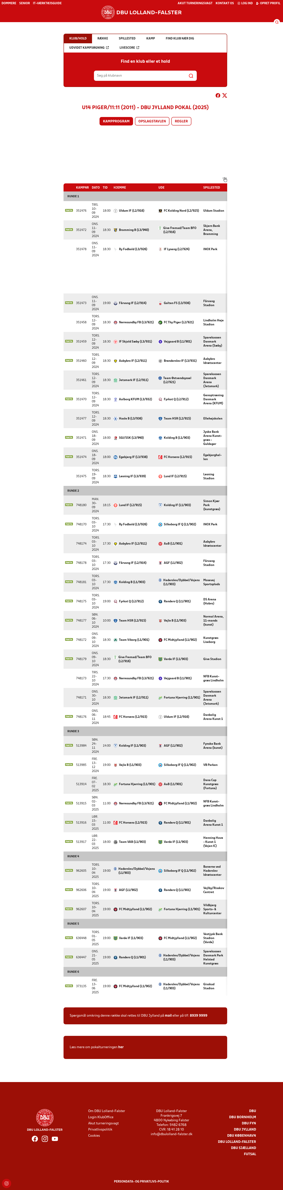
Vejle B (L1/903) (175, 620)
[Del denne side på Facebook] (218, 96)
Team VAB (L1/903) (132, 842)
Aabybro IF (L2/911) (133, 361)
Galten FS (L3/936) (177, 303)
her (121, 1047)
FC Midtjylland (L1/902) (180, 640)
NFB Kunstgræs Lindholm (213, 678)
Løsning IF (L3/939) (132, 476)
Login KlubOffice (100, 1117)
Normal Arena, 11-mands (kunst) (213, 620)
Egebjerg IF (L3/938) (133, 457)
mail (168, 1015)
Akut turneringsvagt (195, 3)
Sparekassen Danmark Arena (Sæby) (212, 341)
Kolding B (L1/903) (177, 438)
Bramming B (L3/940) (134, 230)
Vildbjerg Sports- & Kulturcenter (212, 909)
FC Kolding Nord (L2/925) (181, 211)
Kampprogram (116, 121)
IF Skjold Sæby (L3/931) (135, 341)
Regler (181, 121)
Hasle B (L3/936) (130, 418)
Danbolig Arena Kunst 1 (213, 717)
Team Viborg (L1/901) (134, 640)
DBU (252, 1111)
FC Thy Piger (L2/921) (179, 322)
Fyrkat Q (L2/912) (176, 399)
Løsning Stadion (208, 476)
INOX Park (210, 249)
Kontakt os (225, 3)
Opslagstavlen (152, 121)
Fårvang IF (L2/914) (133, 303)
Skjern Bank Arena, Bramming (211, 230)
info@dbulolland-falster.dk (171, 1134)
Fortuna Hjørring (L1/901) (182, 697)
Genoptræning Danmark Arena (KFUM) (213, 399)
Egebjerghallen (212, 457)
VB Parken (210, 765)
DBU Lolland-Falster (237, 1142)
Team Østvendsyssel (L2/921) (177, 380)
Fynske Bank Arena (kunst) (213, 746)
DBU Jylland (245, 1129)
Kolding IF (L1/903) (177, 505)
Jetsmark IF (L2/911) (133, 380)
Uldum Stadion (213, 211)
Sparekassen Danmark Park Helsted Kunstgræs (213, 957)
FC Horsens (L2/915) (178, 457)
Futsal (250, 1154)
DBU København (241, 1135)
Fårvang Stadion (209, 303)
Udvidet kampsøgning (87, 48)
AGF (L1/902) (173, 563)
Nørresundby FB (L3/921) (136, 322)
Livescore (127, 48)
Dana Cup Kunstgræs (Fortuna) (210, 784)
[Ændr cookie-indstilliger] (6, 1183)
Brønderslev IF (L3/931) (180, 361)
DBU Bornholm (242, 1117)
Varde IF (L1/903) (176, 659)
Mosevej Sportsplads (211, 582)
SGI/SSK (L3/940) (131, 438)
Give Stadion (212, 659)
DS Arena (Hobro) (209, 601)
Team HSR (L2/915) (177, 418)
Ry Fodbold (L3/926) (133, 249)
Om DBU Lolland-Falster (106, 1111)
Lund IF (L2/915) (175, 476)
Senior (24, 3)
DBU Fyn (249, 1123)
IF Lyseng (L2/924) (177, 249)
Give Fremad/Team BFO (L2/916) (179, 230)
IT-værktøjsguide (47, 3)
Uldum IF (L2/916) (131, 211)
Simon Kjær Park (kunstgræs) (211, 505)
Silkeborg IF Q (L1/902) (180, 524)
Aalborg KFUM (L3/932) (135, 399)
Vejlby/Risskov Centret (213, 890)
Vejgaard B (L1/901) (178, 341)
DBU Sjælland (243, 1148)
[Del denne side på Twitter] (224, 96)
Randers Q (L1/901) (177, 601)
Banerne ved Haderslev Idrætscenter (212, 871)
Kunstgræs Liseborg (210, 640)
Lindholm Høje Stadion (213, 322)
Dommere (9, 3)
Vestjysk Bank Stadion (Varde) (213, 938)
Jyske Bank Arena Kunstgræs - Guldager (212, 438)
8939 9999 (198, 1015)
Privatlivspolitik (100, 1129)
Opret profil (270, 3)
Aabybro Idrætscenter (212, 361)
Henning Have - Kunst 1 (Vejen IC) (213, 842)
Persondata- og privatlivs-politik (141, 1181)
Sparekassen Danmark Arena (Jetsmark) (212, 380)
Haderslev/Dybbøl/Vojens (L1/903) (181, 582)
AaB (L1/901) (173, 543)
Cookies (94, 1135)
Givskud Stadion (208, 986)
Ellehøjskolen (212, 418)
